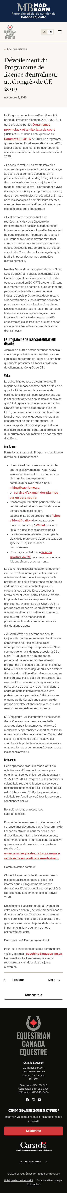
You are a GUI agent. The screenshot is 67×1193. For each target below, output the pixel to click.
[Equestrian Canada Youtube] (39, 1100)
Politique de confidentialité (18, 1180)
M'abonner (33, 1130)
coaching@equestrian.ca (44, 953)
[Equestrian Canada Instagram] (33, 1100)
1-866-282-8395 (39, 1089)
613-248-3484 (40, 1092)
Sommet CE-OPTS (17, 139)
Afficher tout (33, 995)
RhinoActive (33, 1184)
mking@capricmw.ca (24, 487)
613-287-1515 (39, 1085)
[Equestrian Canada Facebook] (27, 1100)
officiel (40, 525)
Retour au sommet (30, 1162)
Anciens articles (17, 49)
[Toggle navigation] (60, 31)
